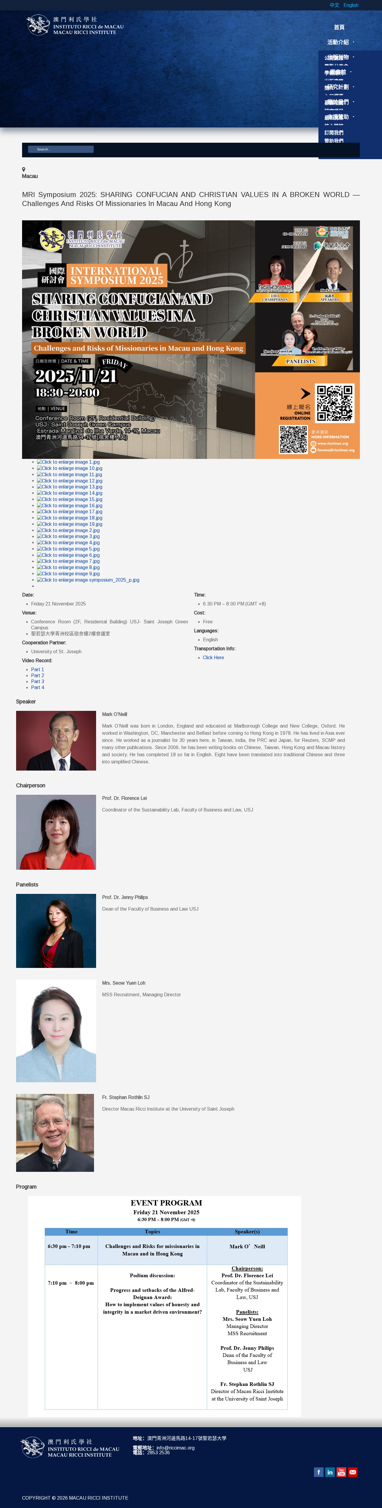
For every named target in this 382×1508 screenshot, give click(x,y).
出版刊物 (338, 57)
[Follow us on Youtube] (341, 1472)
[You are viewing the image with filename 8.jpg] (68, 567)
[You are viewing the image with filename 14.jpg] (69, 492)
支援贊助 (338, 117)
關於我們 (338, 102)
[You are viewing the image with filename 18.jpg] (69, 517)
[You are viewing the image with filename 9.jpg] (68, 573)
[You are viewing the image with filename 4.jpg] (68, 542)
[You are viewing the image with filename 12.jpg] (69, 480)
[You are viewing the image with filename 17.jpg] (69, 511)
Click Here (213, 657)
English (351, 5)
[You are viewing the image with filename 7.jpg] (68, 561)
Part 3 (37, 681)
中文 (335, 5)
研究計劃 (338, 87)
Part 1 (37, 669)
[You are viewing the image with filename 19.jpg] (69, 523)
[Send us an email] (353, 1472)
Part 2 (37, 675)
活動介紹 (338, 42)
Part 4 (37, 687)
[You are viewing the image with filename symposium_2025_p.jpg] (88, 579)
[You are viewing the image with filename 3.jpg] (68, 536)
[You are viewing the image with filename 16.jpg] (69, 505)
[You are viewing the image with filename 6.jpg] (68, 554)
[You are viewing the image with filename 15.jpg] (69, 499)
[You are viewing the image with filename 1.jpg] (68, 461)
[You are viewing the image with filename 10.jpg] (69, 468)
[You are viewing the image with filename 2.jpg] (68, 530)
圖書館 (338, 72)
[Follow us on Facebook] (319, 1472)
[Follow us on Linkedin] (330, 1472)
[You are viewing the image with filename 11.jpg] (69, 474)
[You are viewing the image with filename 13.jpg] (69, 486)
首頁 (339, 27)
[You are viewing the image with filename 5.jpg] (68, 548)
